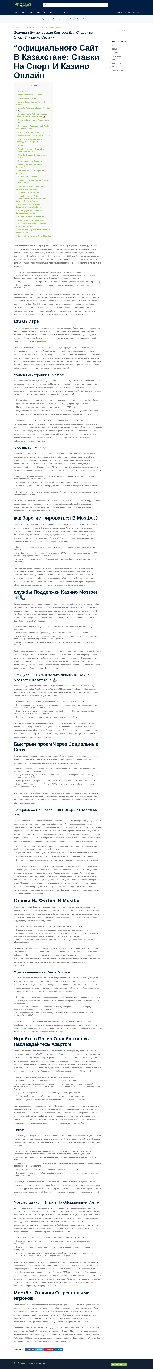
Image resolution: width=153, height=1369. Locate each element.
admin (17, 27)
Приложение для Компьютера (31, 161)
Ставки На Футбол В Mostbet (31, 132)
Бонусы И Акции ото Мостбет (31, 217)
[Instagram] (125, 1364)
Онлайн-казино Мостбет (29, 192)
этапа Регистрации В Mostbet (31, 95)
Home (16, 19)
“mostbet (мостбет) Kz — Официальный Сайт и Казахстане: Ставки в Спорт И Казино (31, 198)
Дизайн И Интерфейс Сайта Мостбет (34, 236)
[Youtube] (121, 1364)
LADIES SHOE (117, 56)
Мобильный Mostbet (27, 98)
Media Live (40, 1363)
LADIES (115, 53)
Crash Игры (23, 91)
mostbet (44, 342)
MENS (114, 60)
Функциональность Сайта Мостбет (34, 136)
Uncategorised (117, 70)
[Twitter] (117, 1364)
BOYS (114, 45)
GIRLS (114, 49)
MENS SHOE (116, 63)
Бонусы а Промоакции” (28, 177)
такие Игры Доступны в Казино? (32, 220)
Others (114, 67)
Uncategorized (26, 19)
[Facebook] (113, 1364)
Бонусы (21, 145)
